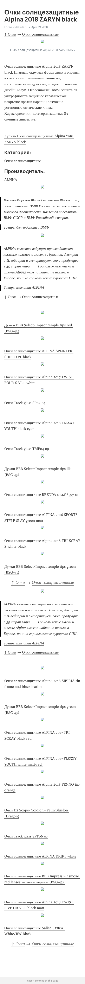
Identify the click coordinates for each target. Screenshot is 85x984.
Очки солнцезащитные (40, 34)
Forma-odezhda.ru (15, 27)
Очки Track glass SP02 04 (24, 403)
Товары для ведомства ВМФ (26, 227)
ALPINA (10, 179)
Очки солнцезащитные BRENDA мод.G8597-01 (41, 494)
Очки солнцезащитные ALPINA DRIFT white (40, 856)
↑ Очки (10, 34)
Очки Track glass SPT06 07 (26, 836)
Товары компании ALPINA (24, 287)
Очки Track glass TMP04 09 (26, 448)
